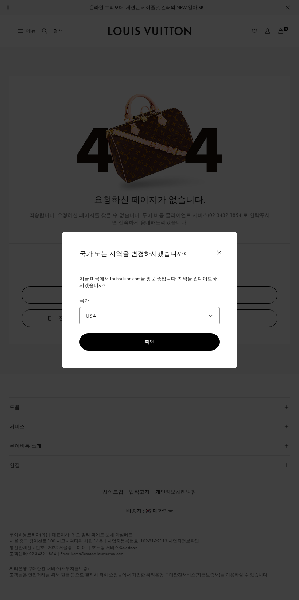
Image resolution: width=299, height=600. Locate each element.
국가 (84, 300)
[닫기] (219, 252)
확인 (149, 341)
